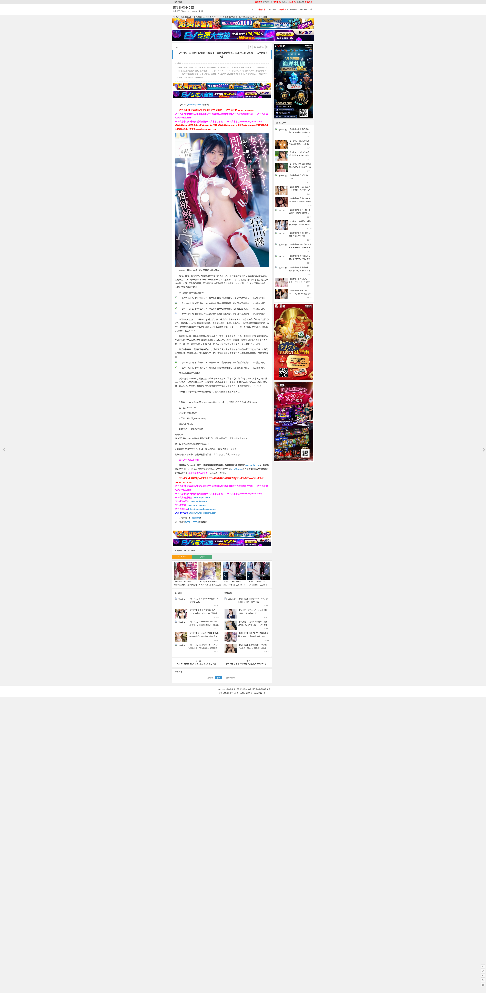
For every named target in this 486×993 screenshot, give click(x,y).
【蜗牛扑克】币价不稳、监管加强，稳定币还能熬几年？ (299, 213)
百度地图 (259, 689)
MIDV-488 (182, 557)
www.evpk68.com (199, 501)
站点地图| (252, 689)
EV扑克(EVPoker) (191, 460)
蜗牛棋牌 (303, 9)
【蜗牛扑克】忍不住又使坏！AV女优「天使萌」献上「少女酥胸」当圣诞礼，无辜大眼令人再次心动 (252, 648)
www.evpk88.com (202, 497)
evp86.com (236, 469)
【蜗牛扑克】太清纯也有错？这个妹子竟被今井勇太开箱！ (299, 270)
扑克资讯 (272, 9)
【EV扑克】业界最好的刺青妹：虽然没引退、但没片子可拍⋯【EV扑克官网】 (252, 625)
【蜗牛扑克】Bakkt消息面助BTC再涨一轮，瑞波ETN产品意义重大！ (300, 247)
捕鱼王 (284, 2)
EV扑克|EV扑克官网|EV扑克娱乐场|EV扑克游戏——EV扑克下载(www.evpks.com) (216, 110)
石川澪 (202, 557)
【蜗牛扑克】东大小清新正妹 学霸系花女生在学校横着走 (300, 201)
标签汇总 (300, 2)
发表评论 (260, 47)
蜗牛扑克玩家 (186, 17)
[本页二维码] (483, 985)
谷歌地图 (266, 689)
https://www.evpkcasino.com (202, 509)
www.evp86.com (195, 105)
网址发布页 (267, 2)
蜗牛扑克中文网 (183, 7)
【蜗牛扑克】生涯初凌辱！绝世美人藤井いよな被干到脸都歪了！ (299, 132)
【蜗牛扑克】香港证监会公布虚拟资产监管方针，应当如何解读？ (299, 259)
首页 (253, 9)
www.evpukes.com (197, 505)
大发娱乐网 (195, 518)
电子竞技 (293, 9)
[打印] (250, 47)
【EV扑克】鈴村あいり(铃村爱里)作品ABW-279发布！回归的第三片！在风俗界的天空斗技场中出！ (203, 636)
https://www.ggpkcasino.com (202, 513)
